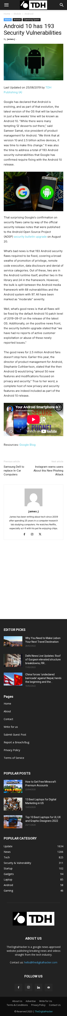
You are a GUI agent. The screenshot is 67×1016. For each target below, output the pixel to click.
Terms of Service (14, 758)
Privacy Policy (12, 750)
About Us (17, 1001)
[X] (41, 534)
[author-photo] (33, 506)
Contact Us (54, 1005)
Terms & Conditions (17, 1005)
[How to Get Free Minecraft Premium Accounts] (13, 786)
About (7, 711)
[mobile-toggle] (6, 5)
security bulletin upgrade (30, 236)
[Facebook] (26, 534)
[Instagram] (34, 534)
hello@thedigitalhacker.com (40, 962)
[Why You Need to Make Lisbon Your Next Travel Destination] (13, 641)
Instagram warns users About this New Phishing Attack (48, 470)
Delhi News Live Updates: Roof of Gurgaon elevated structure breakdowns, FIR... (43, 659)
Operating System (31, 19)
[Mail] (48, 987)
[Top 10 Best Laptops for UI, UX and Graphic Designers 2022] (13, 821)
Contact (8, 719)
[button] (62, 5)
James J (11, 39)
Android (29, 13)
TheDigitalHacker (44, 1011)
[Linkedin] (38, 987)
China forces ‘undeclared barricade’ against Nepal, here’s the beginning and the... (43, 678)
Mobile (17, 13)
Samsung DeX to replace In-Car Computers (14, 470)
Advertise (31, 1001)
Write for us (11, 727)
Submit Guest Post (15, 734)
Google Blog (27, 444)
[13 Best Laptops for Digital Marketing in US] (13, 804)
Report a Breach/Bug (16, 742)
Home (7, 13)
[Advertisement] (33, 584)
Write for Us (45, 1001)
